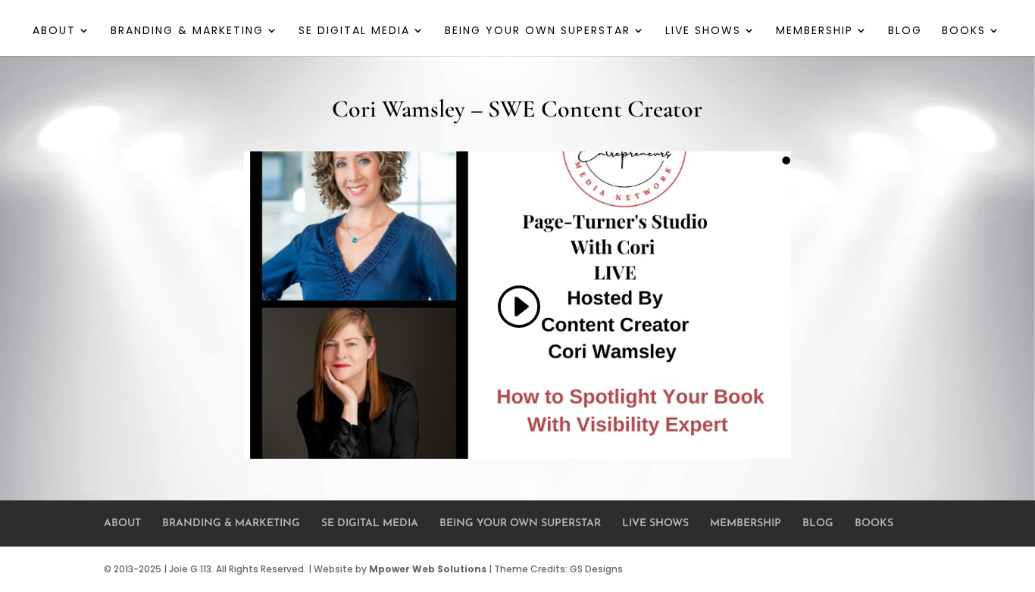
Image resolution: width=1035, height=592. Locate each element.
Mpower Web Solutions (427, 568)
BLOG (905, 31)
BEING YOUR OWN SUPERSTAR (537, 31)
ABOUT (54, 31)
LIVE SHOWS (703, 31)
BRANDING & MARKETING (187, 31)
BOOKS (964, 31)
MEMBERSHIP (814, 31)
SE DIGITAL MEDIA (354, 31)
